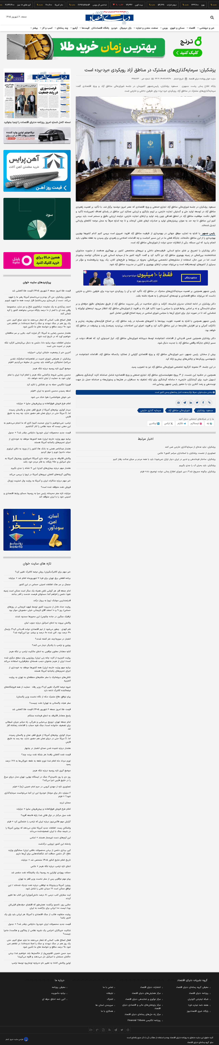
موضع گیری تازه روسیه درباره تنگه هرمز (52, 368)
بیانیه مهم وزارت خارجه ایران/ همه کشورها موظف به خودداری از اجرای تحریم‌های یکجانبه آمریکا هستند (40, 440)
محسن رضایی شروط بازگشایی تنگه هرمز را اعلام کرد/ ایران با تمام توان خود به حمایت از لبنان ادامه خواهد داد (39, 376)
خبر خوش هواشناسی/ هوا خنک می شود (51, 397)
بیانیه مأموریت (58, 993)
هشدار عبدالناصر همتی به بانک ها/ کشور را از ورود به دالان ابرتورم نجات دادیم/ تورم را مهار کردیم (39, 450)
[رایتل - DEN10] (37, 260)
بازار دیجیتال (126, 28)
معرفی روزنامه (58, 987)
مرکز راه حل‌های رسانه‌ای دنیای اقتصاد (143, 1014)
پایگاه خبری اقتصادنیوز (197, 1011)
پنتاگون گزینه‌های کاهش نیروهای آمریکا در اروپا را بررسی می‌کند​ (40, 474)
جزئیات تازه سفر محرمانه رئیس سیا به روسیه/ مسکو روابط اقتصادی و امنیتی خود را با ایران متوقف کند (37, 495)
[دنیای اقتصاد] (109, 17)
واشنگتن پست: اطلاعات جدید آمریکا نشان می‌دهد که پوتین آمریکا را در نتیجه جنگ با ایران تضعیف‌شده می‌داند (38, 829)
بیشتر (35, 28)
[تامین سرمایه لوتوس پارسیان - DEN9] (37, 219)
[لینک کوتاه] (209, 402)
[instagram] (128, 1029)
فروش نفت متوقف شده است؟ (56, 487)
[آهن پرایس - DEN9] (37, 171)
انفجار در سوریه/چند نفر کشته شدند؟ (53, 639)
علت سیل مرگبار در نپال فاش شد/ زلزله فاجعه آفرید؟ (46, 815)
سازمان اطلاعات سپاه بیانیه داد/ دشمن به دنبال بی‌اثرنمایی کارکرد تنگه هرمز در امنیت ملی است (37, 344)
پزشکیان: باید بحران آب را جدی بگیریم (197, 465)
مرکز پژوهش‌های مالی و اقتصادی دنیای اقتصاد (141, 1006)
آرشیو (75, 28)
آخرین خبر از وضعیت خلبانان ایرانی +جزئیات (49, 352)
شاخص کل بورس (79, 4)
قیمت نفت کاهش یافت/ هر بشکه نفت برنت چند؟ (46, 754)
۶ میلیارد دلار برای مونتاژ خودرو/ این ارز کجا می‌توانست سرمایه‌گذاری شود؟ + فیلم (37, 794)
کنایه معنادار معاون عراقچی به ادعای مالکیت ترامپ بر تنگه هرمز (40, 651)
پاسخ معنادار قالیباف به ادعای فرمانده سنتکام (49, 715)
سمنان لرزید (65, 802)
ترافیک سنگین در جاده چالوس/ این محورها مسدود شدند (43, 616)
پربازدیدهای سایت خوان (37, 282)
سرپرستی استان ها (104, 1005)
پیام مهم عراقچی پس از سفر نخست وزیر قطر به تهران (44, 879)
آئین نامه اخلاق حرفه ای (53, 999)
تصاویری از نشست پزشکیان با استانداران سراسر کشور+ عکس (187, 453)
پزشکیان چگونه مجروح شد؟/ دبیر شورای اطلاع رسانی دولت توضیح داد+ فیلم (178, 471)
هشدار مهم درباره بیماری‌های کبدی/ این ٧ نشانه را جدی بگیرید (41, 468)
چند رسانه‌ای (62, 28)
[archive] (91, 1029)
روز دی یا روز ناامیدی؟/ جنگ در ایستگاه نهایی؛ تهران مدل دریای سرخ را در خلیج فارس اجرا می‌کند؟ (37, 778)
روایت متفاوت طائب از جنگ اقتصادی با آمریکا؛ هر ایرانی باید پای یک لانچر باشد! (37, 916)
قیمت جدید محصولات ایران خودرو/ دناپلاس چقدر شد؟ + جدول (39, 432)
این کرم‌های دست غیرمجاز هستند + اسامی (50, 837)
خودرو (114, 28)
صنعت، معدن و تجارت (146, 28)
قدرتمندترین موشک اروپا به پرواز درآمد (52, 600)
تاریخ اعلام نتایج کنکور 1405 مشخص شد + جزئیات (46, 860)
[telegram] (184, 402)
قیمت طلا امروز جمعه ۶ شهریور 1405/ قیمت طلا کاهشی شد (41, 709)
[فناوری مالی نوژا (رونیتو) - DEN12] (37, 530)
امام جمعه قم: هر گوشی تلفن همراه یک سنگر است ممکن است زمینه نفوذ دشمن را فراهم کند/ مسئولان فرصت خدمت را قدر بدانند (37, 592)
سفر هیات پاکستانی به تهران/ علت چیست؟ (50, 703)
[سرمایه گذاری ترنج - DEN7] (109, 47)
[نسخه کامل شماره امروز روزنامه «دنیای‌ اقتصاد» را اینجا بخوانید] (37, 94)
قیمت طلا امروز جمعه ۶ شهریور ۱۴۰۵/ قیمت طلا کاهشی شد (41, 291)
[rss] (109, 1029)
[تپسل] (85, 272)
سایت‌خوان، (202, 392)
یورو (182, 4)
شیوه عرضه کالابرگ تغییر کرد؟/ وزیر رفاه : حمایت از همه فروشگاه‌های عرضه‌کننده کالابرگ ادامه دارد (37, 688)
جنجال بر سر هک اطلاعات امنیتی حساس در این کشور (45, 584)
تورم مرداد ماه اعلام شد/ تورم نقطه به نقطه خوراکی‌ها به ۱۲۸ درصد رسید (38, 762)
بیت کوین (118, 4)
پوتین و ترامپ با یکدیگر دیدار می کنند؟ (51, 645)
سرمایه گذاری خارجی (150, 410)
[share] (103, 1029)
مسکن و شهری (177, 28)
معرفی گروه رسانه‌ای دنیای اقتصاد (192, 987)
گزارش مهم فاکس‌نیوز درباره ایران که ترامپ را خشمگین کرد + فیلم (39, 821)
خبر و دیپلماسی (207, 28)
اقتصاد (191, 28)
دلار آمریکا (38, 4)
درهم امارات (151, 4)
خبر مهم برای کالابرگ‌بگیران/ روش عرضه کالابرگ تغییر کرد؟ (43, 572)
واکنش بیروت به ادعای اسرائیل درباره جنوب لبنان (47, 623)
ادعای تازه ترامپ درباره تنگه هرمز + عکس (51, 866)
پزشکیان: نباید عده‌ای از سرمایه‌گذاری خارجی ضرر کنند (190, 447)
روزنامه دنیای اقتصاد (198, 993)
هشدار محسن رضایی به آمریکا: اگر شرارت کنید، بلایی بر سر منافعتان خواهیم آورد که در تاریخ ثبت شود (38, 334)
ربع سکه (214, 4)
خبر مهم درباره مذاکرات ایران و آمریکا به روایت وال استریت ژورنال (39, 481)
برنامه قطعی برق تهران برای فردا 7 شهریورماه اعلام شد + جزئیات (40, 578)
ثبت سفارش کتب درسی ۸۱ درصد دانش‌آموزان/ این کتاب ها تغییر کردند (39, 896)
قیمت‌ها (85, 28)
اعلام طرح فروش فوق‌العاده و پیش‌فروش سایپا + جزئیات (43, 403)
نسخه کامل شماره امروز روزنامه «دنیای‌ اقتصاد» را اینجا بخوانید (37, 122)
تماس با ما (108, 987)
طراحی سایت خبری (16, 1039)
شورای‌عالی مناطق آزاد (179, 410)
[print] (178, 402)
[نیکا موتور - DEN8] (37, 135)
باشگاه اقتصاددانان (100, 28)
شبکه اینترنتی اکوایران (198, 999)
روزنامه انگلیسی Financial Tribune (144, 1020)
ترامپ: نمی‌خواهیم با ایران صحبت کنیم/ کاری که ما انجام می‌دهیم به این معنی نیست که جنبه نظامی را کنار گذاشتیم (37, 424)
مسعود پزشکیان (205, 410)
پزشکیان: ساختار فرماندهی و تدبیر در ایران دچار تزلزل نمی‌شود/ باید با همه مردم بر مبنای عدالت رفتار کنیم (164, 459)
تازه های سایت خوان (37, 563)
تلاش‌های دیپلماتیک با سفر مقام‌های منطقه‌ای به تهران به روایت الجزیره (40, 679)
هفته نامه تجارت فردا (198, 1005)
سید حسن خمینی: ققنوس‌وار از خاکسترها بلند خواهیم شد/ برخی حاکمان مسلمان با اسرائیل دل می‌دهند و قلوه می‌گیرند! (39, 955)
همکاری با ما (107, 1011)
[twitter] (197, 402)
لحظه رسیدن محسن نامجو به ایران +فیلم (51, 391)
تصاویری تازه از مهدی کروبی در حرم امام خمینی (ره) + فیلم (42, 786)
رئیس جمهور (208, 233)
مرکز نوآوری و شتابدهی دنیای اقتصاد (143, 999)
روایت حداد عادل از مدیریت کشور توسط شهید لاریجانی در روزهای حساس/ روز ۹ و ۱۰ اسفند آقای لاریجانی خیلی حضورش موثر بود (39, 608)
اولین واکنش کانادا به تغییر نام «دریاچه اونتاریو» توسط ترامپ (41, 963)
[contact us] (97, 1029)
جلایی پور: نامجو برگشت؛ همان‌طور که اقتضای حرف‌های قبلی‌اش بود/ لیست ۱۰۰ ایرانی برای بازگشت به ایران (39, 906)
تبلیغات (109, 993)
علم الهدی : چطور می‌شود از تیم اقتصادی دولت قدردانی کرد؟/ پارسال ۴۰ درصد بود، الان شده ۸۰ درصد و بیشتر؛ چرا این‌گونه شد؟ (37, 631)
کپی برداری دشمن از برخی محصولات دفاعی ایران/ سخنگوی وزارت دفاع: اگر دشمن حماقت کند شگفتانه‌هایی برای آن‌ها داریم (39, 852)
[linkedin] (191, 402)
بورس (165, 28)
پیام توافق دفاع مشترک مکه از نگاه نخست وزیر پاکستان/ (43, 697)
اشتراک (110, 999)
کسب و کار (47, 28)
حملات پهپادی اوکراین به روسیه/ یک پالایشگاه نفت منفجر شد (41, 872)
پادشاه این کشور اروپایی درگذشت (54, 844)
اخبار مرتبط (145, 439)
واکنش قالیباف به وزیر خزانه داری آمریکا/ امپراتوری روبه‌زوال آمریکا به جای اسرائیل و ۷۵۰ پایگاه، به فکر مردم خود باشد (38, 460)
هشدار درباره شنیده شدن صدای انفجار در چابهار (47, 748)
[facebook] (203, 402)
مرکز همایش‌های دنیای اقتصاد (146, 993)
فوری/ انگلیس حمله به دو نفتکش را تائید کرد (49, 384)
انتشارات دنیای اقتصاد (150, 987)
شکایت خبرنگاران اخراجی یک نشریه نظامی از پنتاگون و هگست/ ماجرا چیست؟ (37, 932)
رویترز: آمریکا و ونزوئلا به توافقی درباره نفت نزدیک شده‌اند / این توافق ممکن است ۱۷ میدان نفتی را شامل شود (39, 887)
